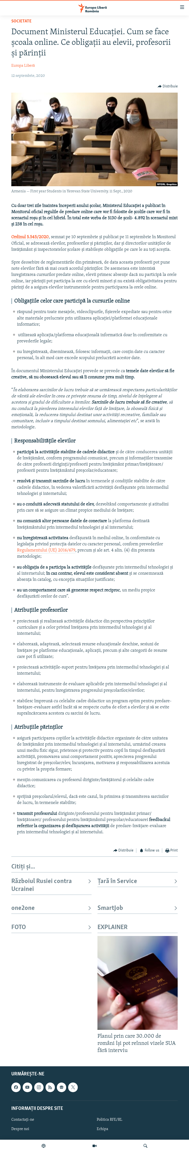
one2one (23, 908)
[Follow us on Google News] (61, 1087)
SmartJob (110, 908)
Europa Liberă (23, 66)
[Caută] (145, 1146)
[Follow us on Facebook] (16, 1087)
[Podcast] (43, 1146)
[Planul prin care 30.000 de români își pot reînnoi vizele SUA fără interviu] (137, 983)
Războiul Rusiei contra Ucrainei (41, 885)
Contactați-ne (22, 1119)
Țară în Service (117, 881)
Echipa (102, 1129)
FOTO (18, 927)
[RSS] (50, 1087)
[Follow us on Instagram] (39, 1087)
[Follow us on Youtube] (27, 1087)
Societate (21, 21)
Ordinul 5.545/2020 (30, 237)
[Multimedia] (94, 1146)
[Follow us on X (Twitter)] (73, 1087)
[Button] (168, 86)
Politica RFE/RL (109, 1119)
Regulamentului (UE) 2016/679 (46, 550)
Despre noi (20, 1129)
